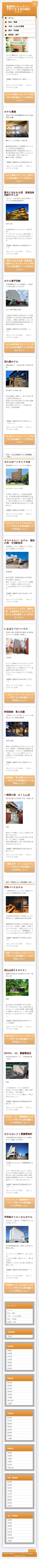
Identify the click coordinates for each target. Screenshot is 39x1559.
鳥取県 (9, 1482)
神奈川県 (10, 1400)
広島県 (9, 1491)
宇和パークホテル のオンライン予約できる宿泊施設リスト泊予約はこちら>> (19, 956)
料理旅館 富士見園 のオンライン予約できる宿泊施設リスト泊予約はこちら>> (19, 781)
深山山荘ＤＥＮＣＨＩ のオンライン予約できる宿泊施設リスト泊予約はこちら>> (19, 1039)
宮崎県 (9, 1535)
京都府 (9, 1456)
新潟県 (9, 1368)
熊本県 (9, 1532)
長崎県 (9, 1526)
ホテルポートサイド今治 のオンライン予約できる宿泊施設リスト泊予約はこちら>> (19, 526)
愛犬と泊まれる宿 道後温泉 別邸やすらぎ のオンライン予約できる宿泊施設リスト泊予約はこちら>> (20, 265)
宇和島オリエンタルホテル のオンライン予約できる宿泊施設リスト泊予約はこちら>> (19, 1288)
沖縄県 (9, 1541)
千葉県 (9, 1397)
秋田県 (9, 1353)
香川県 (9, 1497)
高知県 (9, 1506)
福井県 (9, 1424)
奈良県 (9, 1465)
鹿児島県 (10, 1538)
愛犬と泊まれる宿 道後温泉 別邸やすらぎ (20, 193)
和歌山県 (10, 1468)
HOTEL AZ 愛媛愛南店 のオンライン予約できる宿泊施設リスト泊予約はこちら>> (19, 1120)
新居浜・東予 (11, 1322)
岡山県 (9, 1488)
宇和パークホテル (13, 887)
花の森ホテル (11, 361)
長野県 (9, 1426)
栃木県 (9, 1388)
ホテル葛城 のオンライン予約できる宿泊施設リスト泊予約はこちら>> (19, 178)
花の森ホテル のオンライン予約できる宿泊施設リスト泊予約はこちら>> (19, 439)
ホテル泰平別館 (12, 281)
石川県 (9, 1421)
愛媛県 (9, 1500)
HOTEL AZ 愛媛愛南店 (17, 1053)
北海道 (9, 1336)
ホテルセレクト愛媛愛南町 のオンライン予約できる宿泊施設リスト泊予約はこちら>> (19, 1203)
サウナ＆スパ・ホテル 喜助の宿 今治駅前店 (19, 541)
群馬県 (9, 1391)
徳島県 (9, 1503)
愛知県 (9, 1435)
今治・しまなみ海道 (14, 1316)
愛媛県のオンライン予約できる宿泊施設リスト (18, 9)
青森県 (9, 1350)
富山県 (9, 1418)
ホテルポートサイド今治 (17, 462)
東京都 (9, 1382)
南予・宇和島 (11, 1319)
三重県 (9, 1438)
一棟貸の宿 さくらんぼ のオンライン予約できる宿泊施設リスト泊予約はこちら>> (19, 867)
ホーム (9, 1310)
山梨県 (9, 1403)
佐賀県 (9, 1523)
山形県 (9, 1359)
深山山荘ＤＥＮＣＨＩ (15, 970)
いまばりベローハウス (16, 629)
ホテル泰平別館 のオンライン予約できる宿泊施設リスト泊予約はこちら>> (19, 347)
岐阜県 (9, 1429)
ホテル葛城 (10, 111)
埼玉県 (9, 1394)
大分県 (9, 1529)
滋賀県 (9, 1453)
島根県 (9, 1485)
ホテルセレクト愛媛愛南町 (18, 1134)
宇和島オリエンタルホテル (18, 1217)
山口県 (9, 1494)
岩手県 (9, 1356)
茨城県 (9, 1385)
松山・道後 (11, 1313)
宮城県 (9, 1362)
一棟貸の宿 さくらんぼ (17, 795)
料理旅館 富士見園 (14, 712)
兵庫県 (9, 1462)
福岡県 (9, 1520)
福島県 (9, 1365)
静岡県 (9, 1432)
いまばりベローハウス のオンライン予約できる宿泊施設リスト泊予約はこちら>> (19, 697)
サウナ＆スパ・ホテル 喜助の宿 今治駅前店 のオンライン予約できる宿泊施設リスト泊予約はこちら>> (19, 613)
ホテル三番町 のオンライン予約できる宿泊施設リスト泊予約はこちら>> (19, 97)
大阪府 (9, 1459)
